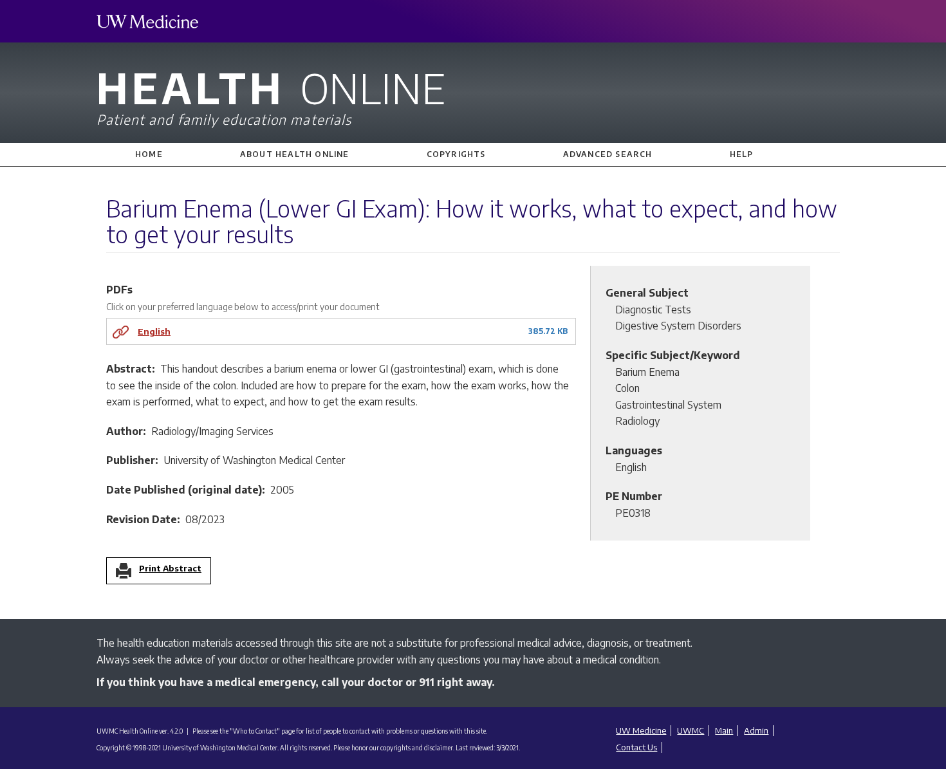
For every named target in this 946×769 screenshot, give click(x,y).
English (154, 331)
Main (724, 730)
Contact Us (636, 747)
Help (742, 154)
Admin (756, 730)
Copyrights (456, 154)
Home (149, 154)
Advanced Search (608, 154)
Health (271, 95)
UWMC (690, 730)
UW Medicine (641, 730)
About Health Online (294, 154)
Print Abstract (170, 568)
